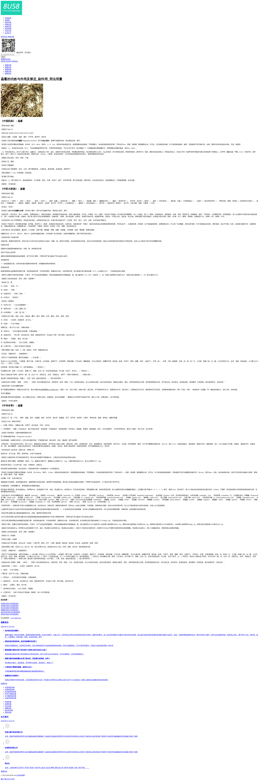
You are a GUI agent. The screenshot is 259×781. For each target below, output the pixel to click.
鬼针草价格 (9, 710)
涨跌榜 (7, 20)
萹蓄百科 (8, 73)
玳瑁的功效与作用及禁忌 (10, 603)
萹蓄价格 (8, 65)
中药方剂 (8, 31)
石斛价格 (8, 704)
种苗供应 (8, 26)
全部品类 (8, 18)
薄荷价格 (8, 712)
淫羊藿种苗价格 (10, 691)
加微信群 (11, 37)
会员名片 (8, 33)
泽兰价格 (8, 706)
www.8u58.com (16, 618)
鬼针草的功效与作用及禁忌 (10, 612)
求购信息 (8, 24)
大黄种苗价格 (10, 689)
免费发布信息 (6, 59)
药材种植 (8, 29)
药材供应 (8, 22)
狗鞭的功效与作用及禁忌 (10, 610)
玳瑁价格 (8, 702)
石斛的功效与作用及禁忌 (10, 606)
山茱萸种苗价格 (10, 698)
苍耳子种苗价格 (10, 694)
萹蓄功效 (8, 71)
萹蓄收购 (8, 69)
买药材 (3, 61)
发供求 (8, 61)
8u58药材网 (21, 775)
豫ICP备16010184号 (8, 779)
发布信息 (4, 37)
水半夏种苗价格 (10, 696)
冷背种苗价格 (10, 687)
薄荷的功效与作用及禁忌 (10, 614)
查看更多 (4, 683)
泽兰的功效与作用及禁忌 (10, 608)
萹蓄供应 (8, 67)
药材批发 (14, 61)
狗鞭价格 (8, 708)
